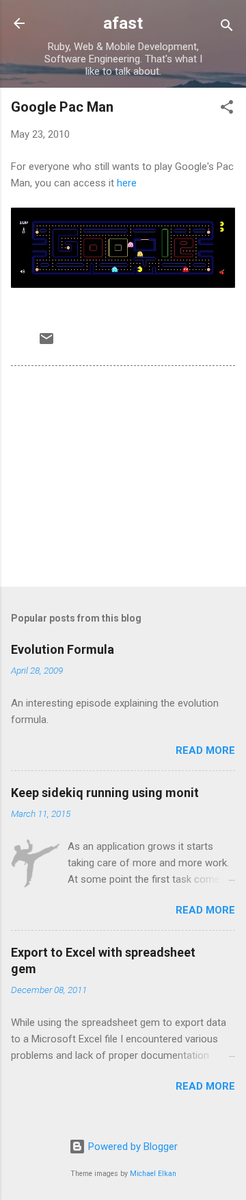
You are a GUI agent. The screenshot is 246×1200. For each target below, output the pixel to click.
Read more (205, 750)
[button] (227, 109)
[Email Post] (46, 343)
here (127, 183)
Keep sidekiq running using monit (105, 792)
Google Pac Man (62, 107)
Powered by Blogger (131, 1146)
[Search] (227, 28)
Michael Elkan (153, 1173)
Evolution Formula (62, 649)
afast (123, 23)
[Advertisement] (123, 479)
